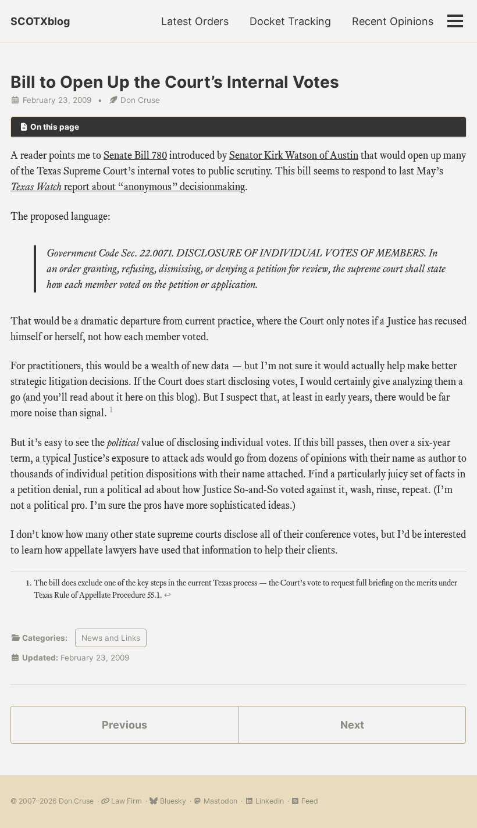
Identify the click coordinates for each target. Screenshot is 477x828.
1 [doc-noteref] (111, 410)
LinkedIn (268, 801)
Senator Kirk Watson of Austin (293, 155)
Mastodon (219, 801)
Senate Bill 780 (135, 155)
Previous (124, 725)
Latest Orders (195, 21)
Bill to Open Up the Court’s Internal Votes (174, 82)
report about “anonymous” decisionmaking (127, 186)
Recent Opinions (392, 21)
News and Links (110, 638)
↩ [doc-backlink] (167, 595)
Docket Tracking (290, 21)
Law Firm (125, 801)
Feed (309, 801)
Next (352, 725)
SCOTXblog (40, 21)
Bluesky (172, 801)
